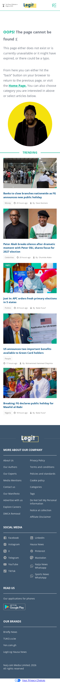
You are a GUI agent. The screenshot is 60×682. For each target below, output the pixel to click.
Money (8, 203)
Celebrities (9, 257)
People (8, 358)
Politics (8, 308)
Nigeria (8, 413)
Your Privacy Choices (33, 680)
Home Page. (17, 86)
